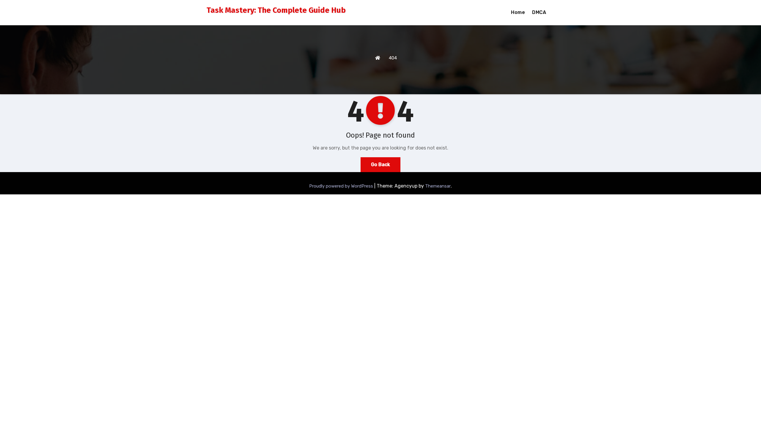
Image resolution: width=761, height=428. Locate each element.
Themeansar (438, 186)
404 (393, 58)
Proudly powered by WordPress (341, 186)
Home (518, 12)
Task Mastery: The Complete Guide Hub (276, 10)
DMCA (539, 12)
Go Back (380, 164)
